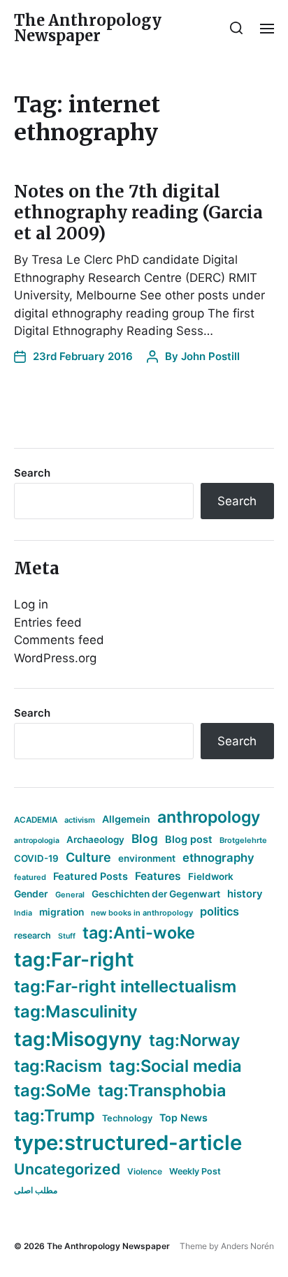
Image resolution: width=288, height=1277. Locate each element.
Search (32, 472)
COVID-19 (36, 858)
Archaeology (95, 839)
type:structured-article (128, 1142)
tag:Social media (175, 1066)
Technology (127, 1118)
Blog (144, 838)
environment (146, 858)
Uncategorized (67, 1169)
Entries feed (48, 622)
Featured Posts (90, 876)
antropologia (36, 840)
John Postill (210, 356)
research (32, 935)
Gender (31, 893)
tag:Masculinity (76, 1011)
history (245, 894)
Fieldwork (210, 876)
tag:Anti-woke (138, 933)
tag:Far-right (74, 959)
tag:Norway (194, 1040)
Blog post (189, 839)
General (70, 894)
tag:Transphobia (162, 1090)
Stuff (66, 936)
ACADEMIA (35, 820)
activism (79, 820)
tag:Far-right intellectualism (125, 986)
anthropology (208, 817)
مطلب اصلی (35, 1190)
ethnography (218, 858)
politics (219, 911)
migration (61, 912)
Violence (144, 1171)
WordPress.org (55, 658)
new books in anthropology (142, 913)
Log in (31, 604)
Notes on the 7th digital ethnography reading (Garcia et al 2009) (138, 212)
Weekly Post (195, 1171)
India (23, 913)
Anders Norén (247, 1246)
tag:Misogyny (78, 1039)
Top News (183, 1117)
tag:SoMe (52, 1090)
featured (30, 877)
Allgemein (126, 819)
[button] (237, 28)
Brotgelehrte (243, 840)
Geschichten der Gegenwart (156, 893)
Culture (88, 857)
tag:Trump (54, 1115)
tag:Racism (58, 1066)
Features (158, 876)
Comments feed (59, 640)
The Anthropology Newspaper (87, 28)
